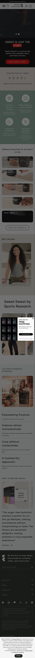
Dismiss (18, 655)
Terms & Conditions (18, 652)
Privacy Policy (16, 639)
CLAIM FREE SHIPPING (26, 334)
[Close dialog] (33, 318)
